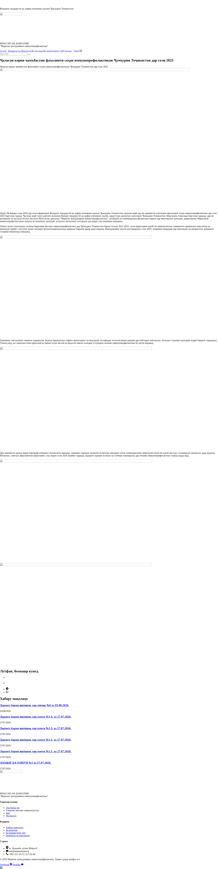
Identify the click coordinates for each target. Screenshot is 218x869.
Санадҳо (67, 51)
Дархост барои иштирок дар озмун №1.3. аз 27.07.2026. (35, 728)
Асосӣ (3, 51)
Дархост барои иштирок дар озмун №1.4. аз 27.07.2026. (35, 716)
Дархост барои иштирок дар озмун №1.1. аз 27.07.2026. (35, 751)
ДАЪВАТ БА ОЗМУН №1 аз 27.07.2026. (25, 762)
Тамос (76, 51)
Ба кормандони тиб (53, 51)
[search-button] (29, 54)
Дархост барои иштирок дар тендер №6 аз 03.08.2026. (34, 705)
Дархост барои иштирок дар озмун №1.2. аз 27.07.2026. (35, 739)
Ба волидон (38, 51)
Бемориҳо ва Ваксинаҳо (20, 51)
